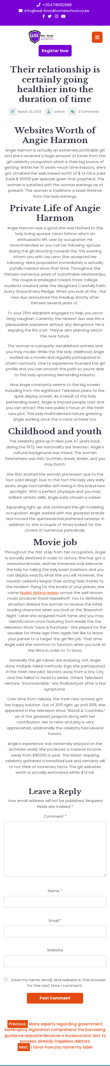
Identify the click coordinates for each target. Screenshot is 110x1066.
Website (55, 950)
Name (55, 890)
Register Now (55, 50)
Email (55, 920)
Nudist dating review (39, 592)
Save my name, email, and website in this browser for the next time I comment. (58, 982)
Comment (55, 816)
